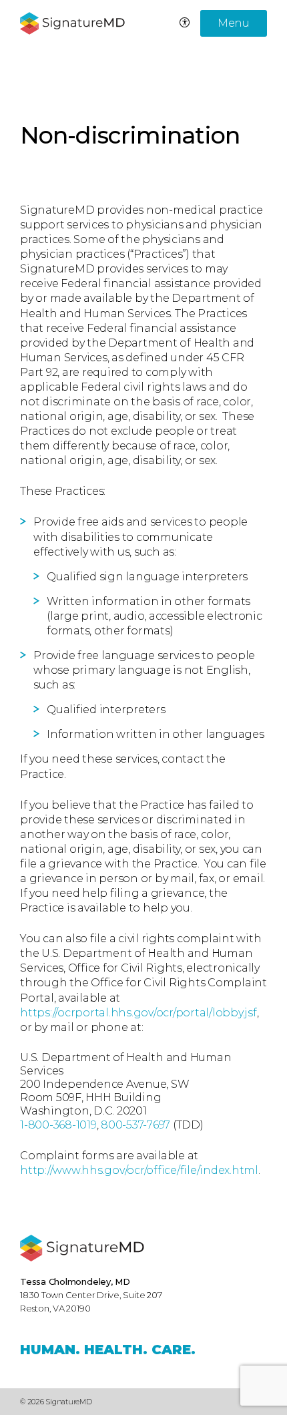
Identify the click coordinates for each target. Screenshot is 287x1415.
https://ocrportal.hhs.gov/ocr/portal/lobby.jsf (138, 1012)
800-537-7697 (135, 1125)
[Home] (82, 1248)
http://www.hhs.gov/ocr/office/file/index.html (139, 1170)
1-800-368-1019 (58, 1125)
